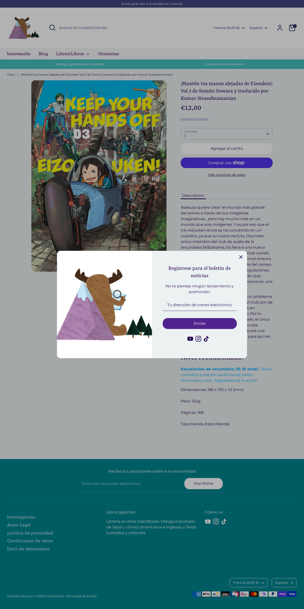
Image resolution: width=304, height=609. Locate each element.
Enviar (200, 323)
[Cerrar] (241, 257)
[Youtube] (190, 339)
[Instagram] (198, 339)
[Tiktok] (206, 339)
